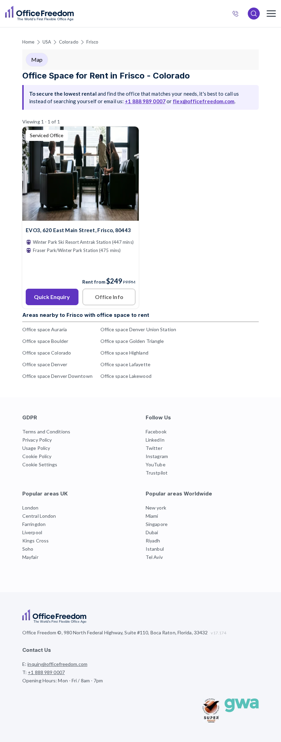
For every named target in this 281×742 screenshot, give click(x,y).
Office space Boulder (45, 341)
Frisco (92, 42)
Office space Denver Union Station (138, 329)
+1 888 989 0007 (238, 14)
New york (156, 508)
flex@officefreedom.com (203, 101)
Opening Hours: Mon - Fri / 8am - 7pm (62, 680)
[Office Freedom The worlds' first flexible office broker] (39, 13)
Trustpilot (157, 473)
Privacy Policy (37, 440)
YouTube (156, 464)
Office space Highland (124, 353)
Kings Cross (35, 540)
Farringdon (34, 524)
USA (46, 42)
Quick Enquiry (52, 297)
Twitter (154, 448)
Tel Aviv (154, 557)
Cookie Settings (40, 464)
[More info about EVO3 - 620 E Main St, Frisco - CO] (80, 216)
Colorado (68, 42)
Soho (27, 549)
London (30, 508)
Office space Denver (44, 364)
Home (28, 42)
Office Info (109, 297)
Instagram (157, 456)
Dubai (152, 532)
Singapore (157, 524)
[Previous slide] (36, 174)
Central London (39, 516)
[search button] (73, 13)
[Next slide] (125, 174)
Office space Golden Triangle (132, 341)
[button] (140, 371)
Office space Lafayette (125, 364)
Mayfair (30, 557)
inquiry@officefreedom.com (57, 664)
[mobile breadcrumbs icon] (271, 13)
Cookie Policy (36, 456)
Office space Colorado (46, 353)
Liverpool (32, 532)
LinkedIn (155, 440)
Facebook (156, 431)
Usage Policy (36, 448)
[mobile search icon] (254, 14)
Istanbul (155, 549)
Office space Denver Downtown (57, 376)
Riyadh (153, 540)
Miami (152, 516)
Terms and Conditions (46, 431)
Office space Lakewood (125, 376)
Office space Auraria (44, 329)
